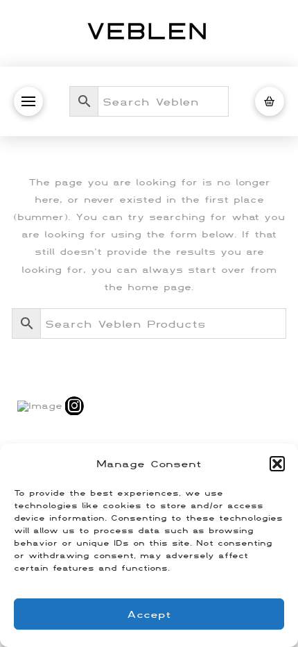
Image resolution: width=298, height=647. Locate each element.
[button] (277, 464)
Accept (149, 614)
